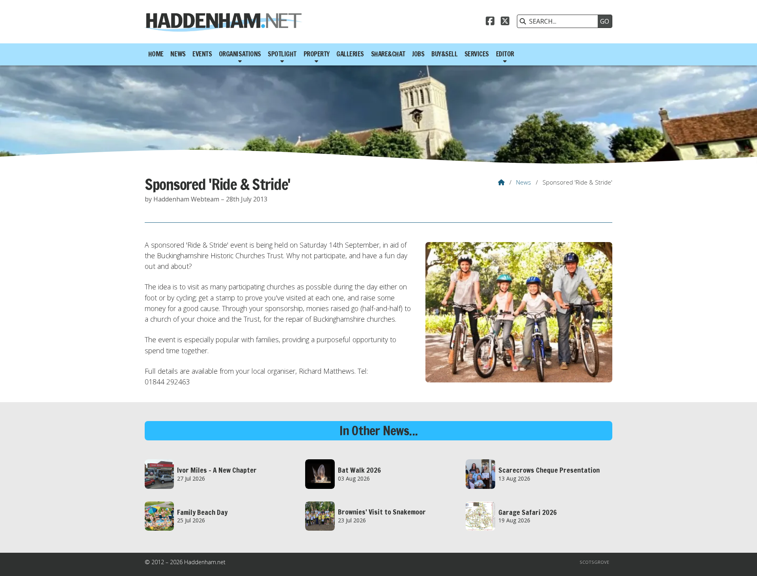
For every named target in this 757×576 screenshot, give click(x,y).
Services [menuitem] (476, 54)
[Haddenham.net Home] (223, 21)
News (523, 182)
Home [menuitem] (156, 54)
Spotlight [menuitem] (282, 54)
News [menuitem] (177, 54)
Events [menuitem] (202, 54)
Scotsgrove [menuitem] (594, 562)
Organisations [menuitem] (240, 54)
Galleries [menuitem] (350, 54)
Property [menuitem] (317, 54)
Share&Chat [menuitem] (388, 54)
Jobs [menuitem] (418, 54)
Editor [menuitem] (505, 54)
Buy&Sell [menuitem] (444, 54)
